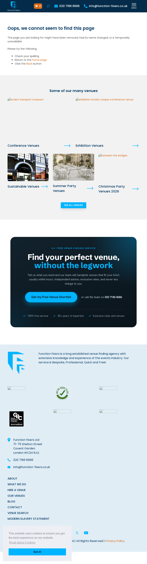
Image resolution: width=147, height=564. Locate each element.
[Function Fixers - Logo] (14, 6)
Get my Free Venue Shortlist (51, 297)
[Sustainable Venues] (28, 167)
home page (39, 60)
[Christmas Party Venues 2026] (118, 167)
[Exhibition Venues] (107, 119)
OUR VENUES (16, 496)
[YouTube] (86, 533)
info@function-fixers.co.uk (31, 467)
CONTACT (15, 507)
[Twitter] (77, 532)
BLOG (11, 501)
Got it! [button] (37, 551)
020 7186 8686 (23, 460)
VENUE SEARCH (18, 513)
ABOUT (12, 478)
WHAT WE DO (17, 484)
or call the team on (101, 297)
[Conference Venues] (39, 119)
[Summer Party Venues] (73, 167)
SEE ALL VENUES (73, 205)
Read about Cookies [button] (22, 542)
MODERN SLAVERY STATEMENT (28, 519)
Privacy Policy (115, 541)
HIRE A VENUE (17, 490)
